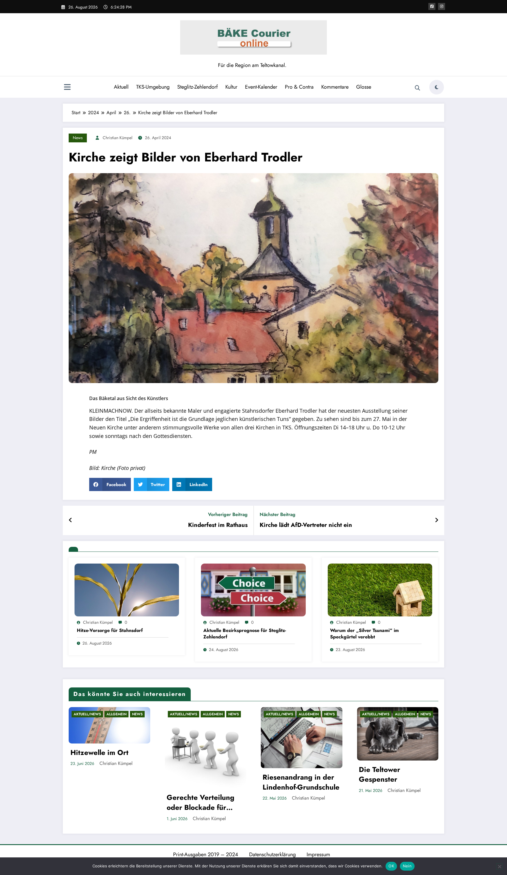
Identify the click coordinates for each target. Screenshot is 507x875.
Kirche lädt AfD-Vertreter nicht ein (306, 525)
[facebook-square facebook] (431, 6)
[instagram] (441, 6)
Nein (407, 866)
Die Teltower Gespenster (379, 774)
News (78, 138)
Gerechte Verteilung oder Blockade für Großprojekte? (200, 802)
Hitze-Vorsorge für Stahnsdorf (110, 630)
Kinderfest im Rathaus (218, 525)
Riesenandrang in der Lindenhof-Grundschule (301, 782)
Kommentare (335, 87)
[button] (110, 484)
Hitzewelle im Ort (99, 753)
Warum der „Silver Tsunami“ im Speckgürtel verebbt (364, 633)
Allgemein (116, 714)
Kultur (231, 87)
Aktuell (121, 87)
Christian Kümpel (117, 138)
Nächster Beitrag (277, 514)
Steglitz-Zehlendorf (197, 87)
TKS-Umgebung (153, 87)
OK (391, 866)
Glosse (363, 87)
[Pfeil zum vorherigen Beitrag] (70, 520)
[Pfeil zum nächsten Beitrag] (436, 520)
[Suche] (417, 88)
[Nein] (499, 866)
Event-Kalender (261, 87)
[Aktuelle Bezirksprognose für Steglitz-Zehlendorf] (253, 589)
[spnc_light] (436, 87)
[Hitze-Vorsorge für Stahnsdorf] (127, 589)
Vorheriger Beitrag (228, 514)
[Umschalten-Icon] (67, 87)
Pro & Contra (299, 87)
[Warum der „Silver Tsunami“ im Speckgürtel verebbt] (380, 589)
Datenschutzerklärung (272, 854)
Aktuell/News (87, 714)
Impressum (318, 854)
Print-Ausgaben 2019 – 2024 (205, 854)
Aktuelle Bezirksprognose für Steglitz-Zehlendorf (244, 633)
